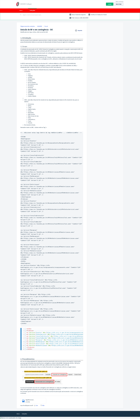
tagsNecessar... (30, 400)
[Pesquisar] (21, 15)
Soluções (32, 10)
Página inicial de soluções (27, 26)
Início (21, 10)
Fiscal (46, 26)
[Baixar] (66, 190)
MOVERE (39, 26)
